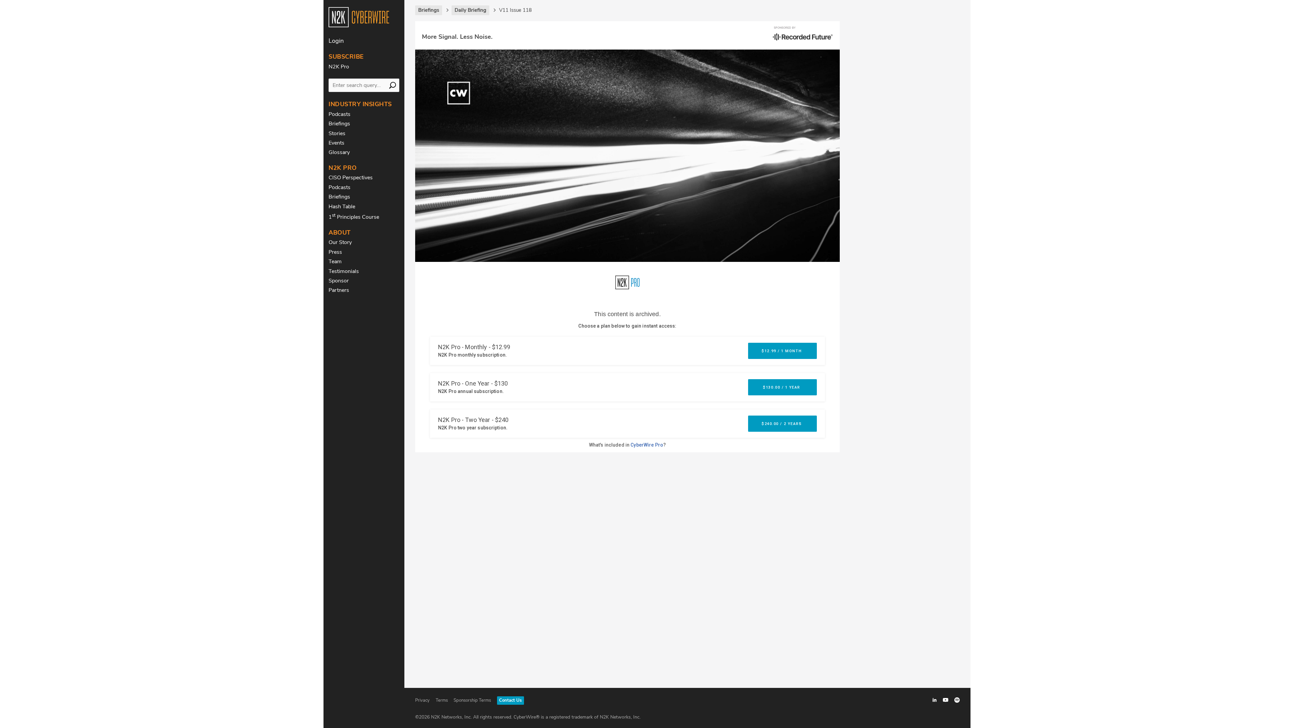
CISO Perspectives (351, 177)
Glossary (339, 152)
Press (335, 252)
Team (335, 261)
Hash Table (342, 206)
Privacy (422, 700)
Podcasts (339, 114)
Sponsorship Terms (472, 700)
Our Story (340, 242)
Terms (442, 700)
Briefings (339, 123)
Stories (337, 133)
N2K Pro (339, 66)
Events (336, 143)
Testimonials (344, 271)
